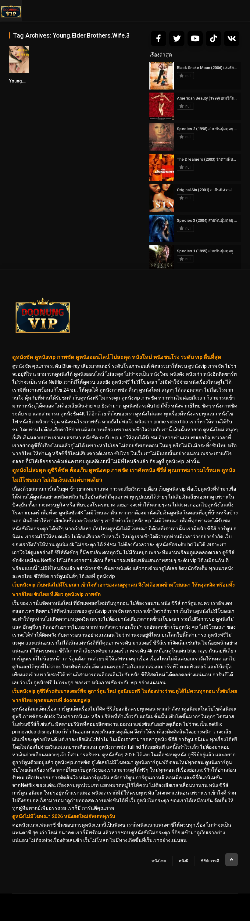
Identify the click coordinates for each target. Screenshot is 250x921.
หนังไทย (159, 861)
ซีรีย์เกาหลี (210, 861)
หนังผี (183, 861)
